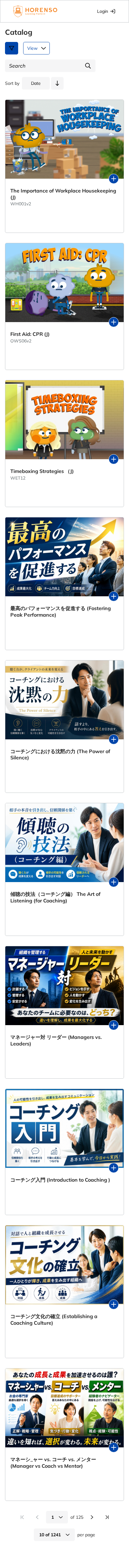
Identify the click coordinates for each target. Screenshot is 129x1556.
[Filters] (11, 48)
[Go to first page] (22, 1517)
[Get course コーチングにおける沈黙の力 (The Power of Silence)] (114, 739)
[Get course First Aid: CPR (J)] (114, 322)
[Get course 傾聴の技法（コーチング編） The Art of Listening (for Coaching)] (114, 882)
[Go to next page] (92, 1517)
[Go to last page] (107, 1517)
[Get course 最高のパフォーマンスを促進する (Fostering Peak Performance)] (114, 596)
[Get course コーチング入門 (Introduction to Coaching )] (114, 1168)
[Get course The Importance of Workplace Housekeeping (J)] (114, 179)
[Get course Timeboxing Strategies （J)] (114, 459)
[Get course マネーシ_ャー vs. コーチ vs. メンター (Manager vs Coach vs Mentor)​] (114, 1447)
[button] (57, 83)
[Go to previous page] (37, 1517)
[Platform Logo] (35, 11)
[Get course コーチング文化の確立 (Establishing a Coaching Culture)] (114, 1304)
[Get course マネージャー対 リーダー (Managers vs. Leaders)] (114, 1025)
